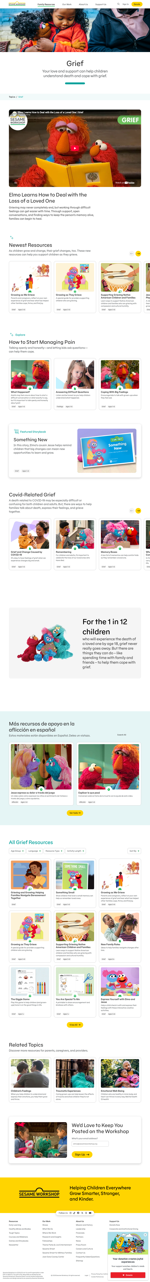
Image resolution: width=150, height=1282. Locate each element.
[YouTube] (90, 1213)
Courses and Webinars (18, 1237)
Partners (79, 1237)
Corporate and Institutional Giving (123, 1229)
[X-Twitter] (82, 1213)
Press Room (81, 1245)
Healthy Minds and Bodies (20, 1229)
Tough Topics (14, 1233)
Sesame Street (48, 1249)
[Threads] (86, 1213)
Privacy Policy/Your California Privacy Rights (105, 1274)
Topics (12, 97)
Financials (80, 1233)
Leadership (80, 1229)
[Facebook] (78, 1213)
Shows (45, 1225)
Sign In (126, 4)
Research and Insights (51, 1237)
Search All (121, 735)
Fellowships (47, 1241)
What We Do (47, 1229)
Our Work (66, 4)
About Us (83, 4)
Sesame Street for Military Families (57, 1253)
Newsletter (13, 1245)
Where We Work (49, 1233)
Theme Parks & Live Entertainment (57, 1245)
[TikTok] (74, 1213)
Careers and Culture (84, 1249)
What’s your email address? (85, 1138)
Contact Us (80, 1253)
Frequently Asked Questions (88, 1257)
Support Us (100, 4)
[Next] (138, 253)
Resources (13, 1221)
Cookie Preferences (97, 1277)
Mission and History (84, 1225)
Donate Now (114, 1225)
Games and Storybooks (18, 1241)
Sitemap (79, 1261)
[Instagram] (70, 1213)
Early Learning (15, 1225)
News (78, 1241)
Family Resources (46, 4)
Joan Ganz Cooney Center (53, 1257)
